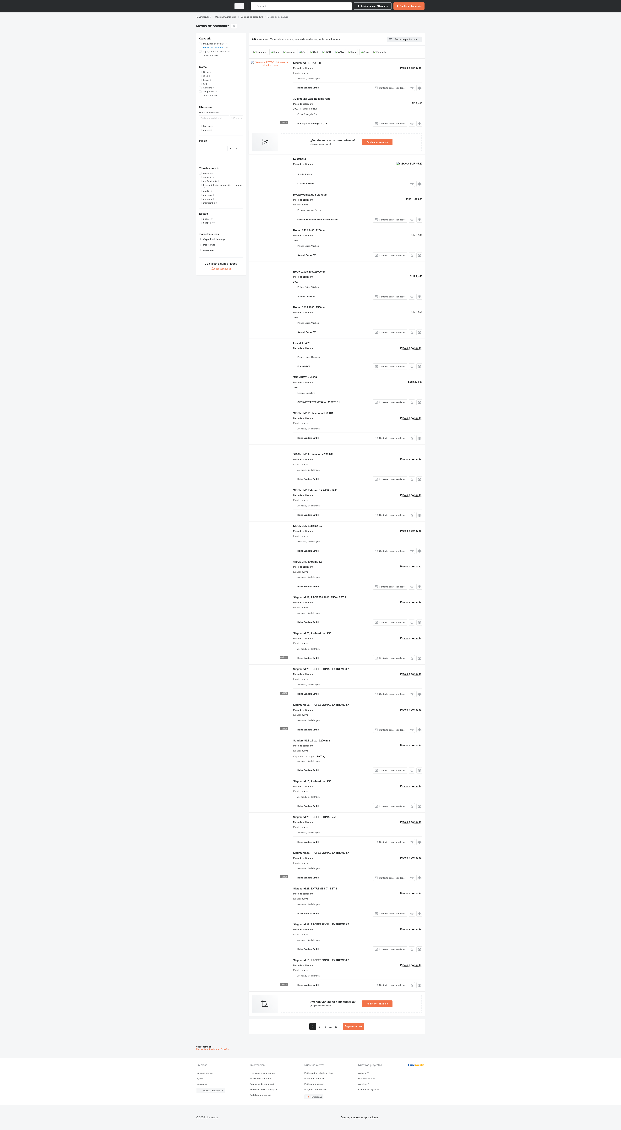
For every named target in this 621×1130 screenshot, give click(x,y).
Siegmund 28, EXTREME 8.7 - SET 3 (315, 888)
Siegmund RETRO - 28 (307, 63)
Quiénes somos (204, 1073)
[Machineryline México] (213, 6)
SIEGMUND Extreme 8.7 (307, 526)
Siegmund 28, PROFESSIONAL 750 (314, 817)
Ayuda (199, 1078)
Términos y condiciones (262, 1073)
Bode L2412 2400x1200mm (309, 230)
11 (336, 1026)
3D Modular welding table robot (312, 98)
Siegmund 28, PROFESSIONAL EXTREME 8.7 (321, 669)
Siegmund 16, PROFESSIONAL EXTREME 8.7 (321, 704)
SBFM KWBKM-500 (305, 377)
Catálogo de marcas (260, 1095)
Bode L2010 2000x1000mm (309, 271)
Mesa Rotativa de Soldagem (310, 194)
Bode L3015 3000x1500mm (309, 307)
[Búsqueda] (254, 6)
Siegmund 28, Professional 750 (312, 633)
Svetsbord (299, 159)
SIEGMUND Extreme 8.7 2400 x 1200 (315, 490)
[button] (412, 88)
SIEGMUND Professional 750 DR (313, 413)
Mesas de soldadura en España (212, 1049)
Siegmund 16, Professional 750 (312, 781)
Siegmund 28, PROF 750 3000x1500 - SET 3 (319, 597)
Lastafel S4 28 (301, 343)
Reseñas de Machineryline (264, 1089)
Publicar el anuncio (377, 142)
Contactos (201, 1084)
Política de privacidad (261, 1078)
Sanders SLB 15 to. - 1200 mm (311, 740)
